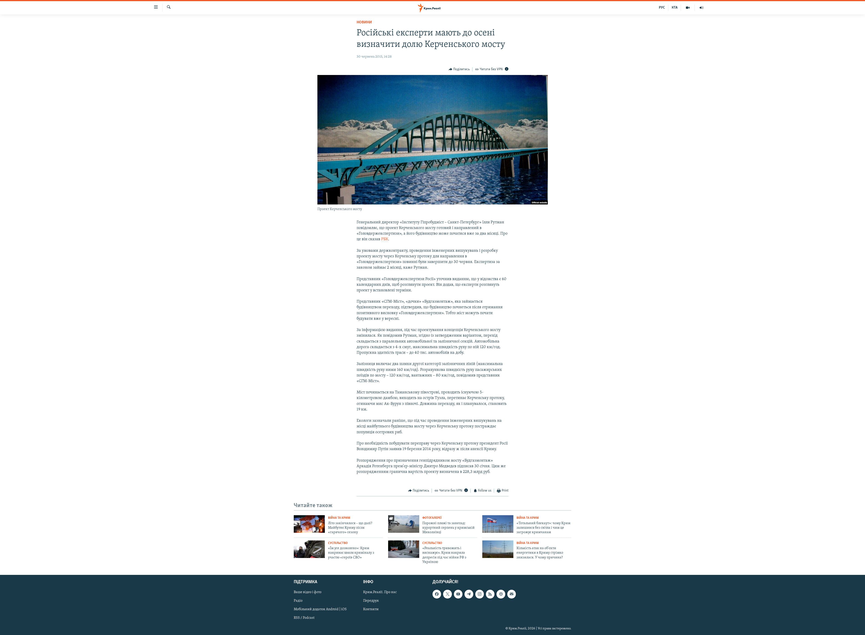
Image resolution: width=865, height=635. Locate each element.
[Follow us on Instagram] (479, 594)
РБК (384, 239)
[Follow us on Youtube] (458, 594)
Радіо (298, 601)
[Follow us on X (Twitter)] (447, 594)
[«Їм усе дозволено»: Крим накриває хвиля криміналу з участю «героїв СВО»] (309, 549)
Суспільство (338, 543)
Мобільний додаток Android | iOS (320, 609)
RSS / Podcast (304, 618)
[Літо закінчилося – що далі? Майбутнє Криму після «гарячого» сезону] (309, 524)
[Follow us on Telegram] (468, 594)
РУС (662, 7)
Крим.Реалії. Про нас (380, 592)
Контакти (371, 609)
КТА (675, 7)
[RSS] (490, 594)
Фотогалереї (432, 518)
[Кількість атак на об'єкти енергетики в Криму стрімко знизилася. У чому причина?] (497, 549)
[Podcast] (500, 594)
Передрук (371, 601)
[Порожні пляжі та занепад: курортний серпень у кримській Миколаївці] (403, 524)
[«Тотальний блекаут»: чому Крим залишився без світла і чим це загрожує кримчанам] (497, 524)
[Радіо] (701, 8)
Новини (364, 22)
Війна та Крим (339, 518)
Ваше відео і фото (307, 592)
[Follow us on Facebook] (436, 594)
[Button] (459, 69)
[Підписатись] (511, 594)
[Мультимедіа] (688, 8)
